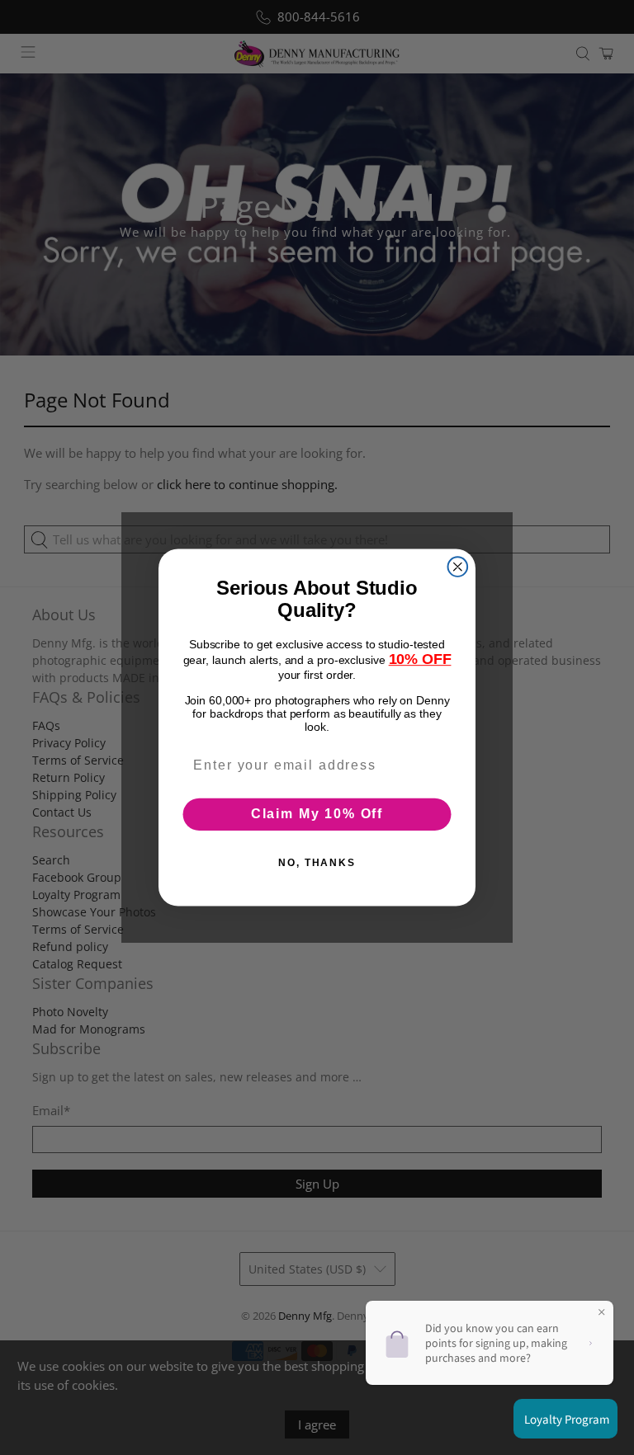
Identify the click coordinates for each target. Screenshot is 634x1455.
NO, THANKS (317, 863)
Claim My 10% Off (317, 814)
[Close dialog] (458, 567)
